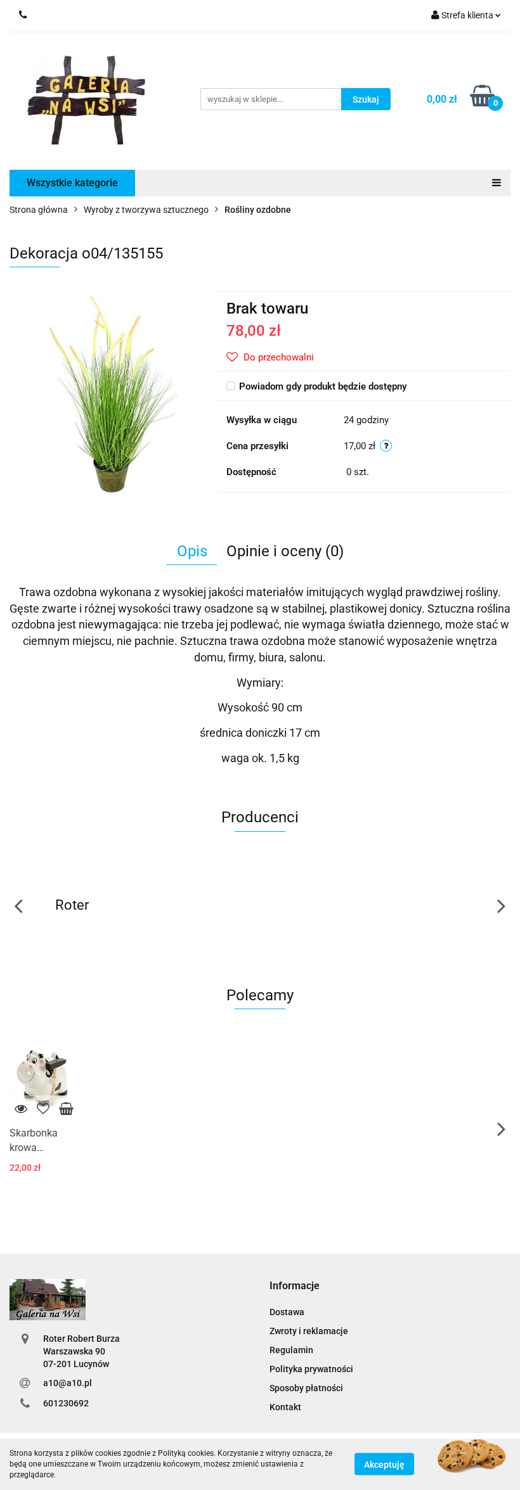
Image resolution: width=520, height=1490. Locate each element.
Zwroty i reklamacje (309, 1331)
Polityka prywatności (311, 1369)
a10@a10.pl (67, 1383)
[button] (295, 1286)
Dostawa (287, 1312)
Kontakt (285, 1407)
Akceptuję (384, 1465)
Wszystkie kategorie (72, 183)
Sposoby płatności (306, 1388)
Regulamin (291, 1350)
